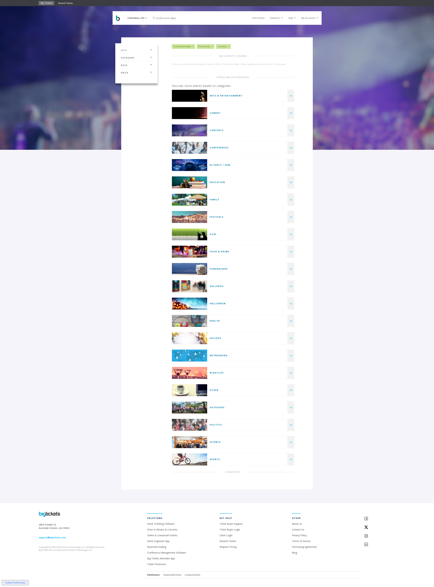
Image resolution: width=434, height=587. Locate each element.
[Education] (189, 182)
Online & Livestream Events (162, 535)
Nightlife (217, 372)
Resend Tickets (65, 3)
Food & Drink (219, 251)
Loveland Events (192, 574)
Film (213, 234)
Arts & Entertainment (226, 95)
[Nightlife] (189, 373)
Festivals (216, 216)
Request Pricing (228, 546)
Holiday (215, 338)
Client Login (226, 535)
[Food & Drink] (189, 252)
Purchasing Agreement (304, 546)
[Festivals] (189, 217)
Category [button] (128, 57)
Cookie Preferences (15, 582)
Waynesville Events (172, 574)
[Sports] (189, 459)
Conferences (219, 147)
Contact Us (298, 529)
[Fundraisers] (189, 269)
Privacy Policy (299, 535)
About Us (297, 523)
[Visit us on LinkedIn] (379, 545)
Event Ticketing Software (160, 523)
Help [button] (291, 18)
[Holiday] (189, 338)
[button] (137, 18)
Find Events (258, 18)
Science (215, 442)
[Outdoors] (189, 407)
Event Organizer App (158, 541)
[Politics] (189, 425)
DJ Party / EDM (220, 165)
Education (217, 182)
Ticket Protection (156, 564)
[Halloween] (189, 304)
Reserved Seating (156, 546)
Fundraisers (219, 268)
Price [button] (125, 72)
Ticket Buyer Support (231, 523)
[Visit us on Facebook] (379, 519)
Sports (215, 459)
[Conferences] (189, 148)
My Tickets (46, 3)
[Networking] (189, 356)
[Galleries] (189, 286)
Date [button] (124, 65)
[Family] (189, 200)
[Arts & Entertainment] (189, 96)
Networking (219, 355)
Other (214, 390)
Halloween (218, 303)
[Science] (189, 442)
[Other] (189, 390)
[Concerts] (189, 130)
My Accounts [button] (308, 18)
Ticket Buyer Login (230, 529)
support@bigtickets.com (52, 537)
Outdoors (217, 407)
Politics (216, 424)
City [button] (124, 50)
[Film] (189, 234)
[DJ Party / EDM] (189, 165)
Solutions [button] (275, 18)
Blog (294, 552)
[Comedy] (189, 113)
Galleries (217, 286)
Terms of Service (301, 541)
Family (214, 199)
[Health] (189, 321)
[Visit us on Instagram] (379, 536)
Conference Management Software (166, 552)
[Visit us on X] (379, 527)
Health (215, 320)
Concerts (217, 130)
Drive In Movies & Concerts (162, 529)
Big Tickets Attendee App (161, 558)
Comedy (215, 113)
